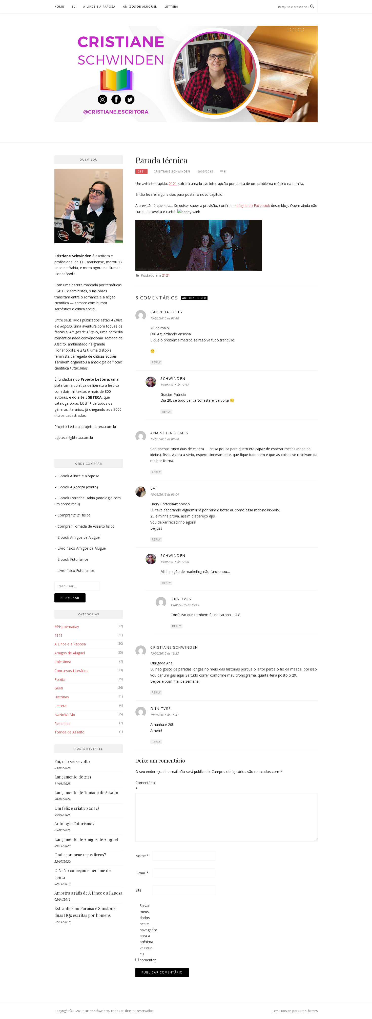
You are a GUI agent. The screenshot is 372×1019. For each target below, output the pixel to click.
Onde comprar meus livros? (80, 854)
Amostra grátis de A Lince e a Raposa (88, 893)
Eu (74, 6)
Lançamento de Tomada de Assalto (86, 792)
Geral (58, 688)
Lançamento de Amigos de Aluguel (86, 839)
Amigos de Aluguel (140, 6)
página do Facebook (253, 205)
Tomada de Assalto (89, 526)
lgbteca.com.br (81, 437)
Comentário (143, 785)
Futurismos (79, 559)
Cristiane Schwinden (172, 171)
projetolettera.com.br (98, 426)
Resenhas (62, 723)
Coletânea (62, 661)
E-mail (142, 873)
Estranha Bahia (82, 497)
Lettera (171, 6)
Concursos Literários (71, 670)
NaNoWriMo (64, 714)
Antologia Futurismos (74, 823)
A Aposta (77, 487)
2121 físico (82, 515)
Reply (156, 362)
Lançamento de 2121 (72, 776)
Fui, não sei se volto (72, 761)
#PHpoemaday (66, 626)
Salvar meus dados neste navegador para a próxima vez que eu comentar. (148, 932)
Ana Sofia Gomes (169, 432)
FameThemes (308, 1011)
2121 (141, 171)
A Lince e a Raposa (99, 6)
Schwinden (172, 378)
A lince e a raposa (84, 475)
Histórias (61, 697)
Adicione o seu (194, 298)
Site (138, 890)
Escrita (59, 679)
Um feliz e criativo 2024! (76, 808)
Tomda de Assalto (69, 732)
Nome (142, 855)
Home (59, 6)
